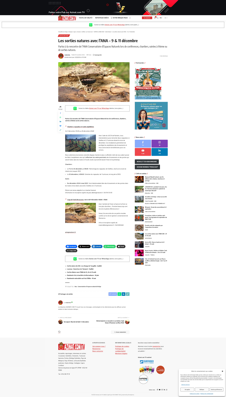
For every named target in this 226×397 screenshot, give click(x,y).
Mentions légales (121, 353)
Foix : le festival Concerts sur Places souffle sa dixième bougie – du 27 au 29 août (156, 260)
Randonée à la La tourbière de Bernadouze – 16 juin (83, 275)
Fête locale (147, 265)
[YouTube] (159, 390)
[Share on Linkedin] (60, 121)
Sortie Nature (64, 35)
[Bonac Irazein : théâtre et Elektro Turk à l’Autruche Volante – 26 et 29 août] (139, 253)
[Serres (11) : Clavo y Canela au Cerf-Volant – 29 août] (139, 244)
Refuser (202, 389)
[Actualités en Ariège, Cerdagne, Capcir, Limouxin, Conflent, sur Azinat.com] (67, 17)
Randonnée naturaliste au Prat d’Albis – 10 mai (81, 278)
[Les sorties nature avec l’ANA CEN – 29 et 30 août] (139, 236)
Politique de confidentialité (206, 393)
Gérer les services (185, 384)
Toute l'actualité (149, 201)
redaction (67, 55)
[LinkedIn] (159, 152)
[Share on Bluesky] (60, 126)
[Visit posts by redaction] (61, 56)
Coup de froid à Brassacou (75, 200)
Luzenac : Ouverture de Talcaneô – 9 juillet (80, 269)
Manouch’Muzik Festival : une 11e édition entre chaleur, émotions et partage (155, 178)
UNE (157, 183)
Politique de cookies (194, 393)
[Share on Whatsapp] (60, 117)
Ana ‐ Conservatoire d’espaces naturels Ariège (88, 286)
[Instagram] (159, 144)
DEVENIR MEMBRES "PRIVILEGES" (147, 167)
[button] (222, 371)
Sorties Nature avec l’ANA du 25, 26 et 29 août (81, 272)
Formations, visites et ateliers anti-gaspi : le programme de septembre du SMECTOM (156, 217)
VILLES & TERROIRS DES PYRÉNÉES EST (155, 203)
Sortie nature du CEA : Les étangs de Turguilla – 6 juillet (84, 266)
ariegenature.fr (70, 232)
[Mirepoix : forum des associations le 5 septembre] (139, 209)
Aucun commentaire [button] (121, 332)
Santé (146, 229)
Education (147, 193)
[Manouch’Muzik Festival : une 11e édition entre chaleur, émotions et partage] (139, 179)
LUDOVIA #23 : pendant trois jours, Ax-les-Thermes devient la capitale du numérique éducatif (156, 188)
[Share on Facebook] (60, 113)
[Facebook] (143, 144)
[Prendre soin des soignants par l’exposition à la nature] (139, 227)
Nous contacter (97, 351)
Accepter (187, 389)
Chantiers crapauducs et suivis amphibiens (80, 127)
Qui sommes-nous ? (99, 346)
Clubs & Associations (150, 183)
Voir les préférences (216, 389)
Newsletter (96, 349)
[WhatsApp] (167, 390)
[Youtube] (143, 152)
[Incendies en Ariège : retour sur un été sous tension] (139, 199)
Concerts (147, 246)
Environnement (148, 221)
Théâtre (152, 255)
